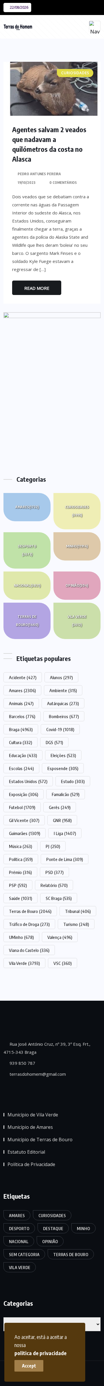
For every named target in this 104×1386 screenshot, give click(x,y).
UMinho (21, 937)
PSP (18, 885)
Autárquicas (63, 703)
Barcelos (22, 716)
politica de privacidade (40, 1353)
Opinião (77, 585)
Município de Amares (30, 1127)
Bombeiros (64, 716)
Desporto (27, 550)
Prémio (20, 872)
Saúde (20, 898)
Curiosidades (77, 511)
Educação (23, 755)
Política (21, 859)
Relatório (54, 885)
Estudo (73, 781)
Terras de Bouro (27, 620)
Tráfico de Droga (29, 924)
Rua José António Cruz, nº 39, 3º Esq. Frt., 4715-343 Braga (46, 1048)
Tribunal (78, 911)
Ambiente (63, 690)
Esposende (62, 768)
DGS (54, 742)
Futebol (22, 807)
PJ (53, 846)
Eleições (63, 755)
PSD (54, 872)
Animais (21, 703)
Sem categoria (24, 1254)
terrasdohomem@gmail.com (37, 1074)
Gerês (59, 807)
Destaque (53, 1228)
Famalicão (65, 794)
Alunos (61, 677)
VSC (62, 963)
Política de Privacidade (31, 1164)
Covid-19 (60, 729)
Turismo (76, 924)
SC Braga (59, 898)
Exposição (23, 794)
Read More (36, 288)
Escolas (21, 768)
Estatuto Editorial (26, 1152)
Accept (29, 1366)
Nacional (27, 585)
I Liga (65, 833)
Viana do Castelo (29, 950)
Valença (59, 937)
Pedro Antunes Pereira (39, 174)
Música (20, 846)
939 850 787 (21, 1063)
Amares (27, 507)
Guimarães (24, 833)
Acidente (22, 677)
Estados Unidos (28, 781)
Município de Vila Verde (33, 1115)
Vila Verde (77, 620)
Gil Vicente (24, 820)
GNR (62, 820)
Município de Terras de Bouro (40, 1139)
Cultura (20, 742)
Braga (21, 729)
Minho (77, 546)
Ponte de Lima (64, 859)
